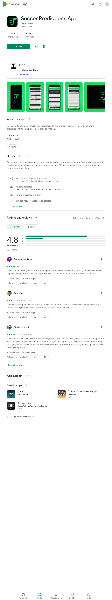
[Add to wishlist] (44, 46)
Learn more (24, 74)
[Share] (36, 46)
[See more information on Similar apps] (26, 385)
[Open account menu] (107, 4)
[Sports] (13, 147)
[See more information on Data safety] (25, 156)
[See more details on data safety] (17, 206)
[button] (16, 97)
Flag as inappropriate (20, 416)
